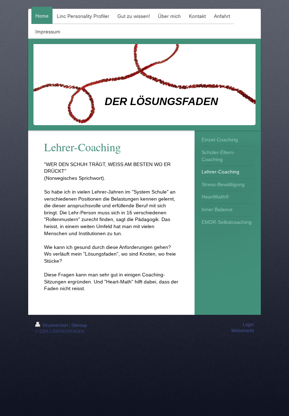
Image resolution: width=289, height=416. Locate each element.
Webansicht (242, 330)
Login (248, 324)
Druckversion (55, 325)
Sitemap (79, 325)
